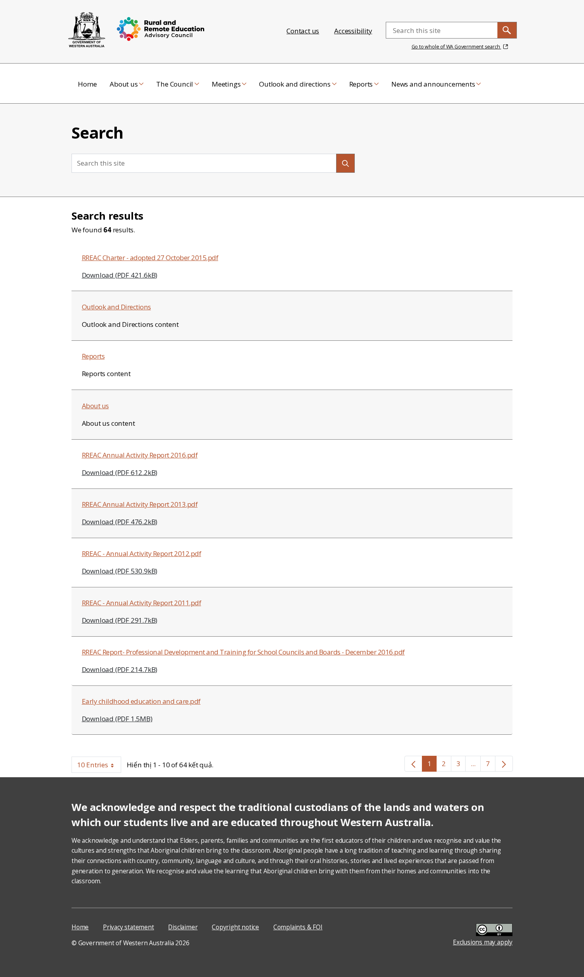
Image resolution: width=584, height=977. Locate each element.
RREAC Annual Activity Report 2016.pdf (140, 455)
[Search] (345, 163)
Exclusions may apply (482, 942)
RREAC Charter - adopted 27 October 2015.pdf (150, 257)
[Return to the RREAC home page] (87, 30)
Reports (93, 356)
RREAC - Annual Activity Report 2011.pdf (141, 602)
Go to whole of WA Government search (456, 46)
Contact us (302, 30)
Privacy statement (128, 927)
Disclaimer (182, 927)
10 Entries (99, 766)
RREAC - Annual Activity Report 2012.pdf (141, 553)
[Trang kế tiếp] (504, 764)
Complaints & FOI (298, 927)
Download (120, 275)
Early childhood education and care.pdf (141, 701)
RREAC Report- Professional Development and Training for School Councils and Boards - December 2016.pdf (243, 651)
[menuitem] (87, 83)
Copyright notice (235, 927)
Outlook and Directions (116, 306)
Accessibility (353, 30)
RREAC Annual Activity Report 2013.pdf (140, 504)
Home (80, 927)
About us (95, 405)
